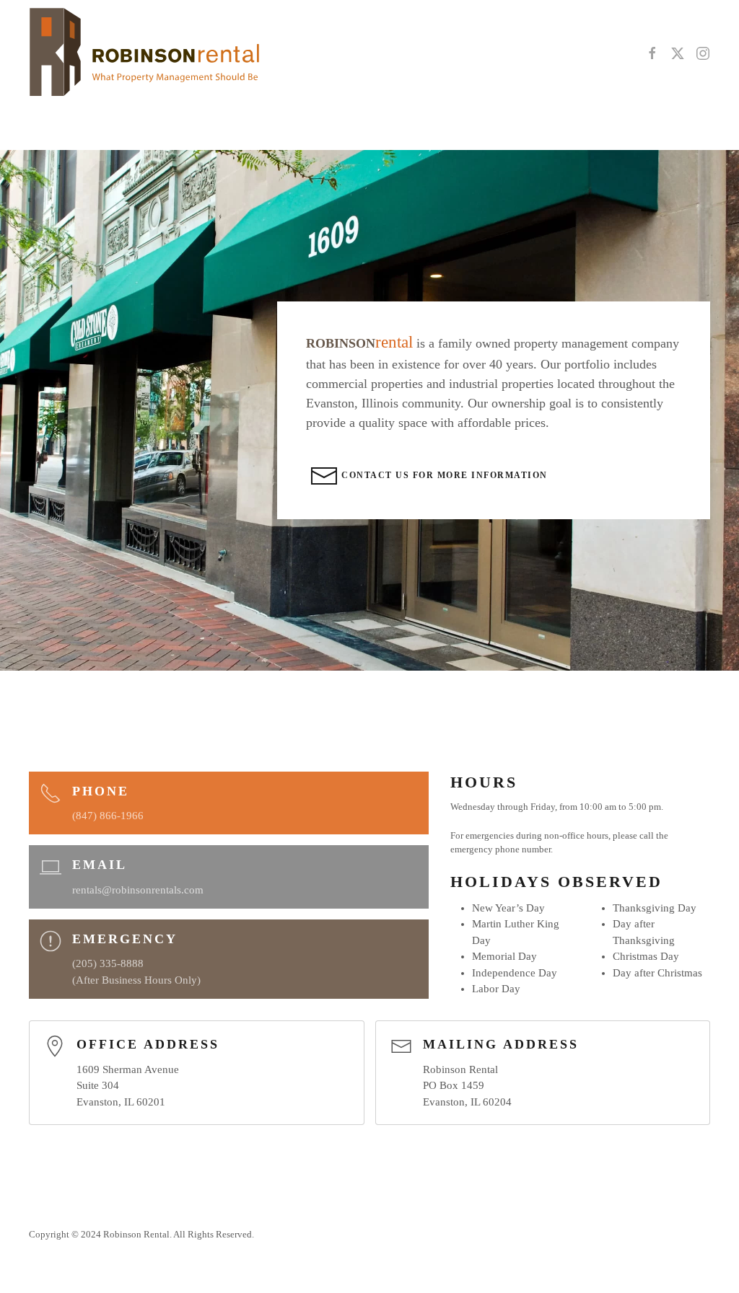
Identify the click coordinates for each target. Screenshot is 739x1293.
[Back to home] (144, 53)
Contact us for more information (443, 475)
